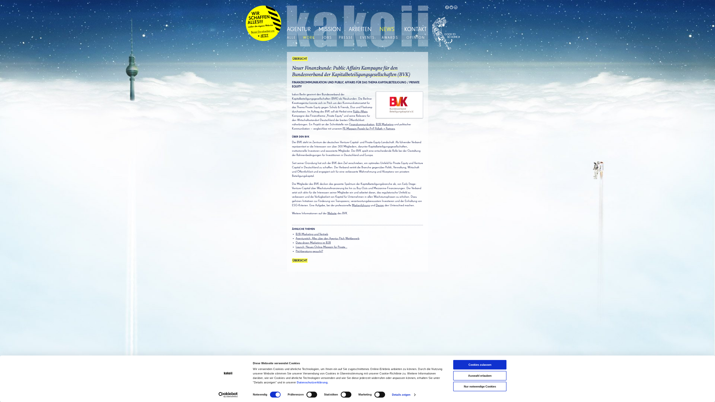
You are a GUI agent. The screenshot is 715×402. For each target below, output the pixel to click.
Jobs (327, 37)
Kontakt (415, 29)
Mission (330, 29)
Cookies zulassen (479, 364)
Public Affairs (360, 111)
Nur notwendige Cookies (480, 386)
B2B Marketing (384, 124)
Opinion (415, 37)
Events (367, 37)
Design (380, 205)
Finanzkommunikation (361, 124)
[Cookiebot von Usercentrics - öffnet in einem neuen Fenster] (228, 395)
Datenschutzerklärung (312, 382)
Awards (390, 37)
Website (332, 213)
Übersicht (300, 59)
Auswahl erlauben (480, 375)
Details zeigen (401, 394)
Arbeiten (360, 29)
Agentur (299, 29)
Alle (291, 37)
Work (309, 37)
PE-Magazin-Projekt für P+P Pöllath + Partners (369, 128)
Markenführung (361, 205)
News (386, 29)
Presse (346, 37)
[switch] (311, 395)
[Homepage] (446, 33)
